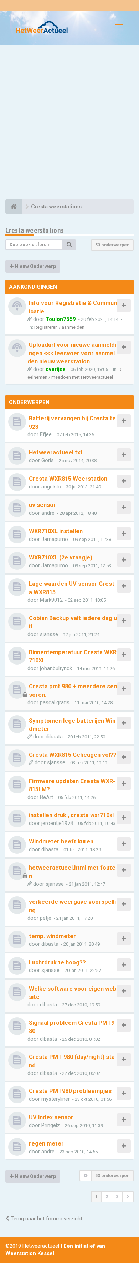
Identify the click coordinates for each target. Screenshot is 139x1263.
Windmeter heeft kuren (61, 841)
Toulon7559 (61, 319)
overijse (56, 369)
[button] (128, 1196)
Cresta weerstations (34, 230)
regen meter (46, 1143)
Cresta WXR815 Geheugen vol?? (73, 754)
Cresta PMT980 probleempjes (70, 1091)
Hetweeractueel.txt (56, 452)
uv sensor (42, 505)
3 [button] (117, 1196)
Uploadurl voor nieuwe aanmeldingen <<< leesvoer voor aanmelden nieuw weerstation (71, 353)
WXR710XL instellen (56, 531)
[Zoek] (69, 244)
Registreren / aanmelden (59, 327)
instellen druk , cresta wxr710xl (71, 815)
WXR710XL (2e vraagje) (60, 557)
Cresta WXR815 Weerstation (68, 478)
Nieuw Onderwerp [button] (35, 266)
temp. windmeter (52, 936)
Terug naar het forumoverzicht (45, 1218)
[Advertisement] (69, 123)
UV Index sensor (51, 1117)
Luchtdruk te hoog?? (57, 962)
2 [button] (106, 1196)
